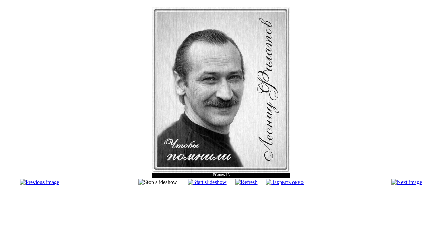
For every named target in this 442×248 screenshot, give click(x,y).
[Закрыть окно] (285, 182)
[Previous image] (39, 182)
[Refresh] (246, 182)
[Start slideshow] (207, 182)
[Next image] (406, 182)
